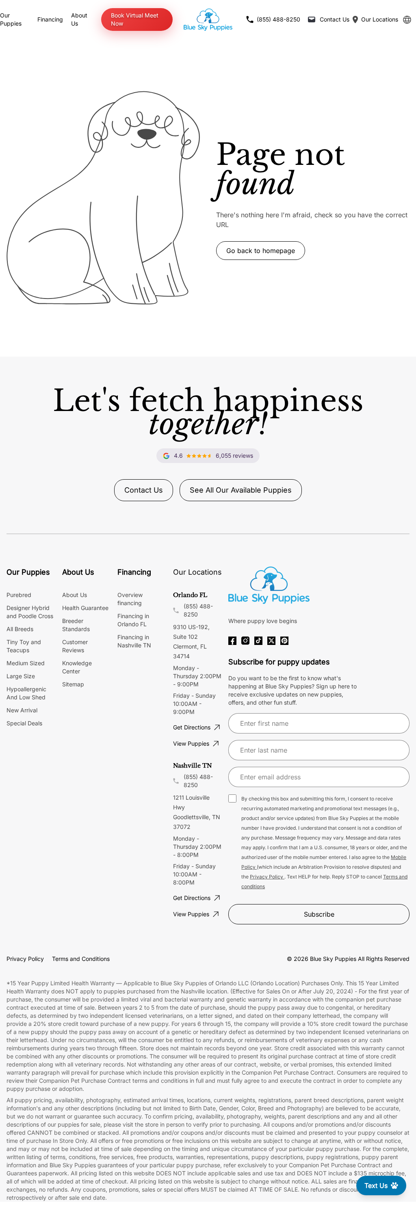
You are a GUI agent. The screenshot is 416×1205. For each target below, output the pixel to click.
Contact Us (143, 490)
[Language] (407, 20)
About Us (74, 594)
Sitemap (73, 684)
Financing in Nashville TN (134, 641)
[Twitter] (271, 640)
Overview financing (130, 598)
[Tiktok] (258, 640)
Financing (50, 19)
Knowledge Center (77, 667)
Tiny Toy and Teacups (23, 645)
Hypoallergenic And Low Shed (26, 693)
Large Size (20, 676)
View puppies (191, 743)
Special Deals (24, 723)
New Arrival (21, 710)
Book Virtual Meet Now (134, 19)
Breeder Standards (76, 624)
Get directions (191, 727)
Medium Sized (25, 663)
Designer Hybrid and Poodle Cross (29, 611)
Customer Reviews (75, 645)
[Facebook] (232, 640)
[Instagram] (245, 640)
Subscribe (319, 914)
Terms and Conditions (81, 958)
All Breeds (19, 628)
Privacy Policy (267, 877)
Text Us (376, 1185)
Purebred (18, 594)
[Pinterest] (284, 640)
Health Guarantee (85, 607)
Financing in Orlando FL (133, 619)
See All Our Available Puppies (241, 490)
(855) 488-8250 (198, 610)
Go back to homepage (260, 251)
